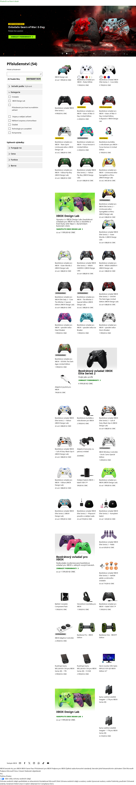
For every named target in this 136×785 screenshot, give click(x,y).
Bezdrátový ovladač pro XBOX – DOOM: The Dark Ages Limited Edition (64, 361)
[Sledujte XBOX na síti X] (29, 763)
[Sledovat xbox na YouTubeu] (48, 763)
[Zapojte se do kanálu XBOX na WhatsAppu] (38, 763)
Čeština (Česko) (5, 776)
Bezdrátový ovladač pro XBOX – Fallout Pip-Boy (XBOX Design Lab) (63, 172)
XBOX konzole (5, 768)
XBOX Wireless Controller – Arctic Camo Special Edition (108, 454)
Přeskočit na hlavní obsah (9, 1)
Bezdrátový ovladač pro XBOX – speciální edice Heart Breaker (63, 327)
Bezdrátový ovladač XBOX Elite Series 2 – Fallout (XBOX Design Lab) (64, 420)
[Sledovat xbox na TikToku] (43, 763)
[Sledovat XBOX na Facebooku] (24, 763)
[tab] (67, 53)
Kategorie (15, 92)
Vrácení (21, 771)
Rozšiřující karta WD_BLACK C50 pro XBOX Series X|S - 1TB (64, 668)
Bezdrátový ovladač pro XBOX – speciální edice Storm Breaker (107, 327)
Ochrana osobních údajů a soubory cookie (75, 781)
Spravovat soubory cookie (101, 781)
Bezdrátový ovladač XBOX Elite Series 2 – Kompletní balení (108, 513)
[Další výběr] (91, 77)
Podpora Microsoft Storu (9, 771)
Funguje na (16, 147)
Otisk (58, 781)
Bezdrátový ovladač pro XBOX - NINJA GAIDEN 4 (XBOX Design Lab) (108, 265)
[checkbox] (13, 97)
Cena (13, 153)
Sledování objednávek (33, 771)
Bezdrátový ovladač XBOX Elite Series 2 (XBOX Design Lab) (64, 513)
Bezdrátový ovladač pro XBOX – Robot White (85, 80)
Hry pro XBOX (16, 768)
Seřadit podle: (21, 86)
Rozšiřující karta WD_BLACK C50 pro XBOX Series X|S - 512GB (86, 668)
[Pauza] (62, 53)
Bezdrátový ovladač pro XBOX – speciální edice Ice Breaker (86, 327)
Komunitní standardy (83, 768)
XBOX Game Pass (27, 768)
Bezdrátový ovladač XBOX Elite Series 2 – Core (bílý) (108, 80)
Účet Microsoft (128, 768)
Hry (1, 773)
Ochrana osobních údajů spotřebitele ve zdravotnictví (19, 781)
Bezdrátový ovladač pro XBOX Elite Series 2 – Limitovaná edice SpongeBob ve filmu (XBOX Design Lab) (107, 209)
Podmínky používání (119, 781)
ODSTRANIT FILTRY (33, 79)
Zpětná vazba (71, 768)
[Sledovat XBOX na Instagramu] (34, 763)
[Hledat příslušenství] (40, 74)
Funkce (14, 159)
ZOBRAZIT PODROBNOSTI (89, 380)
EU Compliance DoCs (46, 784)
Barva (13, 165)
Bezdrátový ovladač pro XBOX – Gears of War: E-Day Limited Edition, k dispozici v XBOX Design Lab (108, 116)
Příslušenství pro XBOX (43, 768)
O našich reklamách (30, 784)
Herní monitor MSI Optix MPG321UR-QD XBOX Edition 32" (108, 668)
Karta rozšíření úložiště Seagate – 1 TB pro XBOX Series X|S (108, 730)
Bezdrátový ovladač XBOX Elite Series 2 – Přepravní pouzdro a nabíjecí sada (86, 513)
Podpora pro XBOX (59, 768)
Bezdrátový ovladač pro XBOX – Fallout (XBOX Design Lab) (63, 482)
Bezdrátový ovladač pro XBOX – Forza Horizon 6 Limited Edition (86, 144)
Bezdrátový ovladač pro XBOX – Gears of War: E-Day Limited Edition (86, 113)
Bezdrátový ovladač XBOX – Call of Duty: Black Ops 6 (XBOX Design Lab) (64, 451)
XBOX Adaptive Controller (64, 638)
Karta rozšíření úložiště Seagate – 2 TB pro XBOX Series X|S (108, 699)
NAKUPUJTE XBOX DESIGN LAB (68, 229)
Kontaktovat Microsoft (48, 781)
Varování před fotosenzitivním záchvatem (107, 768)
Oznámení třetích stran (14, 784)
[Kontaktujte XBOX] (20, 763)
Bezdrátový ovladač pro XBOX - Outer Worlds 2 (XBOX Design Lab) (63, 265)
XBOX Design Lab (61, 77)
